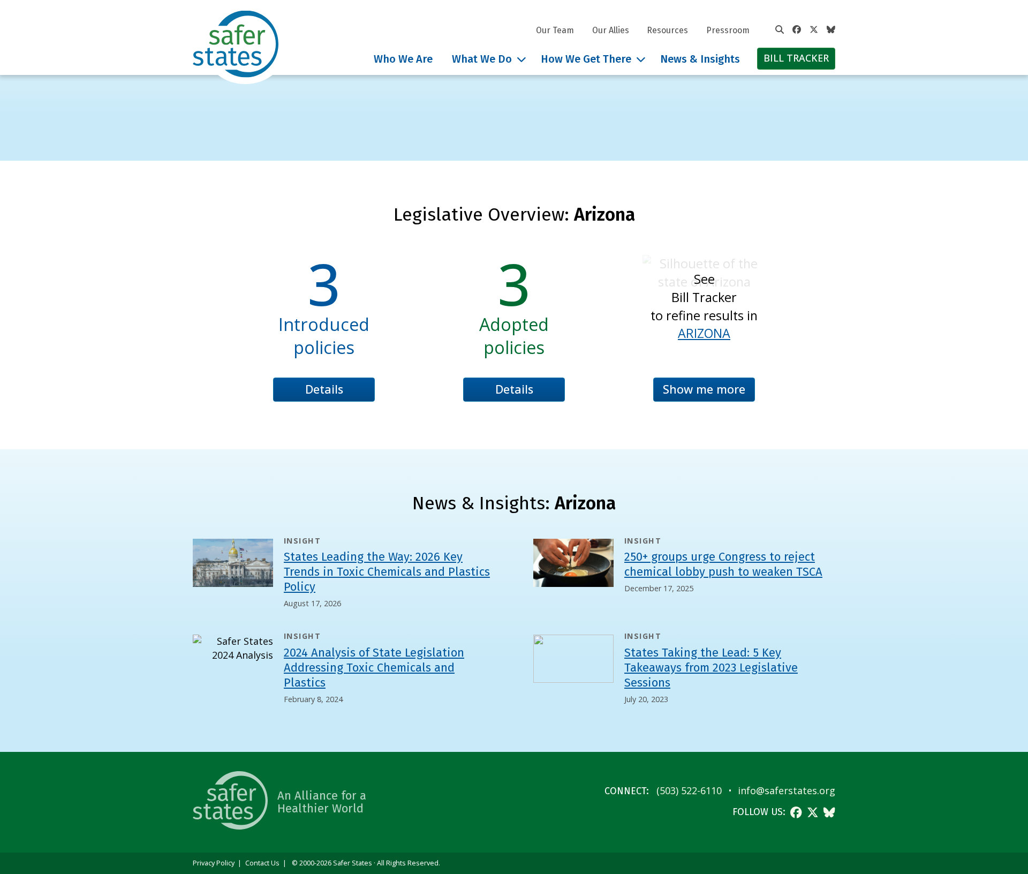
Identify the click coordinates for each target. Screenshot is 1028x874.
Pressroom (728, 30)
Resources (667, 30)
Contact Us (262, 863)
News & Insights (700, 58)
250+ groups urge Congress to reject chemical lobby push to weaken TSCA (723, 564)
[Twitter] (814, 30)
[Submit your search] (779, 30)
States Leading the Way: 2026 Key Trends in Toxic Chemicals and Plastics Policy (387, 571)
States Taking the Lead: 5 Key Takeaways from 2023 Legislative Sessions (711, 667)
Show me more (704, 389)
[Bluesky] (831, 30)
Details (324, 389)
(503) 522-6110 (689, 790)
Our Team (555, 30)
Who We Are (403, 58)
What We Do (482, 58)
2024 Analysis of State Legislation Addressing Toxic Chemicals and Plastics (374, 667)
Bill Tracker (796, 57)
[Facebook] (796, 30)
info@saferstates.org (786, 790)
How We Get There (586, 58)
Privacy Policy (214, 863)
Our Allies (610, 30)
